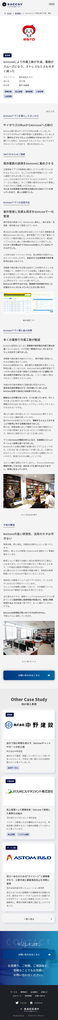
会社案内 (34, 992)
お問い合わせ (40, 996)
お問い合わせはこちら (29, 675)
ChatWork (38, 1003)
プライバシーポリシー (36, 1015)
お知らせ (44, 992)
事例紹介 (18, 13)
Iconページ (17, 996)
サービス (13, 992)
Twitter (23, 1003)
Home (9, 13)
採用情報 (28, 996)
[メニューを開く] (52, 4)
